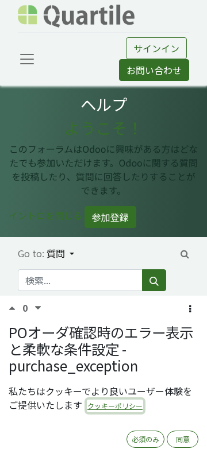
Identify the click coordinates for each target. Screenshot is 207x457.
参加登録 (110, 217)
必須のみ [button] (145, 439)
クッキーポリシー (115, 405)
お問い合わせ (154, 70)
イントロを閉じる (45, 215)
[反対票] (38, 308)
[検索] (154, 280)
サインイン (156, 48)
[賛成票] (15, 308)
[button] (190, 308)
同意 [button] (183, 439)
